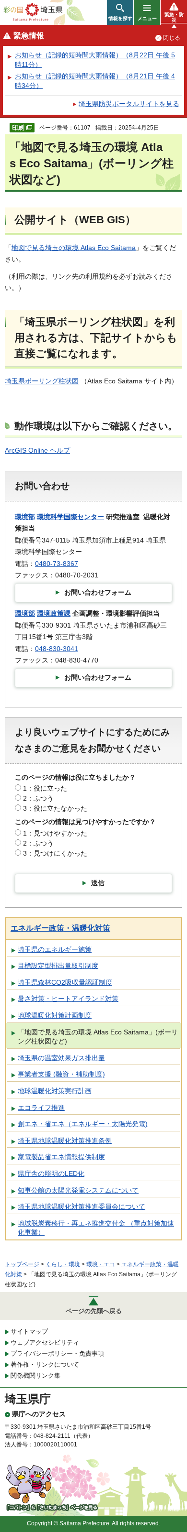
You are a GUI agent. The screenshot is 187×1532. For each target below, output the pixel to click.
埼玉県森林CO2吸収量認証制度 (65, 982)
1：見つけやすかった (55, 833)
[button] (120, 12)
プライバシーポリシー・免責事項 (57, 1353)
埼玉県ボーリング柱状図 (42, 381)
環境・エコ (100, 1264)
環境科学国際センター (70, 517)
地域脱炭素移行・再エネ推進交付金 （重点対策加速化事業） (96, 1228)
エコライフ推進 (41, 1107)
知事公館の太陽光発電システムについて (78, 1190)
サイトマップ (29, 1331)
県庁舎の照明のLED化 (51, 1173)
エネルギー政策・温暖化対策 (60, 928)
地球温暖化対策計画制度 (55, 1015)
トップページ (22, 1264)
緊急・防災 (174, 17)
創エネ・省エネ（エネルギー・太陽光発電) (83, 1124)
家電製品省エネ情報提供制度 (61, 1157)
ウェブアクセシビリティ (45, 1342)
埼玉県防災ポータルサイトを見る (129, 104)
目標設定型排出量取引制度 (58, 965)
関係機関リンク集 (35, 1375)
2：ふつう (38, 798)
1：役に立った (45, 788)
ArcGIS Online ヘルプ (37, 450)
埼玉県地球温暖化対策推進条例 (65, 1140)
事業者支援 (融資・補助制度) (61, 1074)
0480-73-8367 (56, 563)
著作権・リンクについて (45, 1364)
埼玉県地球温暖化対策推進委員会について (81, 1206)
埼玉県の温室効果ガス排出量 (61, 1058)
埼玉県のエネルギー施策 (55, 949)
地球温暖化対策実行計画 (55, 1091)
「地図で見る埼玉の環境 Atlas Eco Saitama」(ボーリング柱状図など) (98, 1036)
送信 (98, 883)
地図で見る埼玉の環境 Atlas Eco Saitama (74, 247)
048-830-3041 (56, 648)
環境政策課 (53, 613)
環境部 (25, 517)
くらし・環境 (63, 1264)
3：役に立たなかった (55, 808)
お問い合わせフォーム (97, 592)
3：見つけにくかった (55, 853)
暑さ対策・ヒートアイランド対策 (68, 998)
